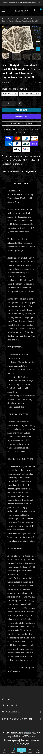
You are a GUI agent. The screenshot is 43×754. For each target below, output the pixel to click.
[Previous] (5, 39)
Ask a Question (28, 172)
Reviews (26, 183)
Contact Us (10, 699)
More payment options (21, 123)
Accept (21, 750)
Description (18, 183)
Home (3, 19)
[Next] (38, 39)
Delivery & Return (10, 172)
